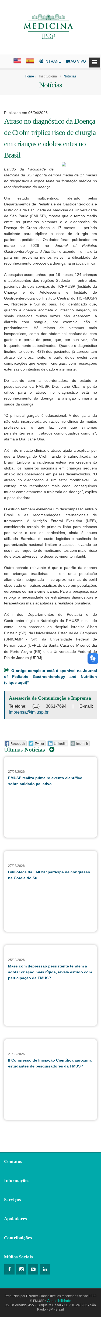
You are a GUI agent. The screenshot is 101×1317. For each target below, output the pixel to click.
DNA (32, 1296)
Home (29, 76)
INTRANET (53, 61)
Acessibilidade (59, 1300)
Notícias (70, 76)
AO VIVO (78, 61)
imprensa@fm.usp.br (28, 712)
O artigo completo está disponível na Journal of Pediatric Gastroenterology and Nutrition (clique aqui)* (50, 676)
